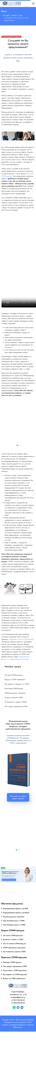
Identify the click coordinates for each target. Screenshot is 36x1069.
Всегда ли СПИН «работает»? (14, 978)
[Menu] (33, 3)
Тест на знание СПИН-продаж (14, 943)
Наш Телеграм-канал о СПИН (14, 925)
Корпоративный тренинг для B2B (15, 908)
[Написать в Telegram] (18, 1007)
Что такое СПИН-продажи (13, 935)
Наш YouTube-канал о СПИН (13, 921)
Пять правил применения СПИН (15, 966)
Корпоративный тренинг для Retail (16, 912)
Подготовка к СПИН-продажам (15, 970)
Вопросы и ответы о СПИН (13, 939)
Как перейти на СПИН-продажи (15, 974)
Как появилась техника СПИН (14, 951)
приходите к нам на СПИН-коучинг (21, 639)
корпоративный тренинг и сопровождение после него (15, 658)
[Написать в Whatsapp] (14, 1007)
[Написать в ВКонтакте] (21, 1007)
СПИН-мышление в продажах (14, 948)
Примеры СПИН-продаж (12, 962)
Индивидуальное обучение (13, 917)
